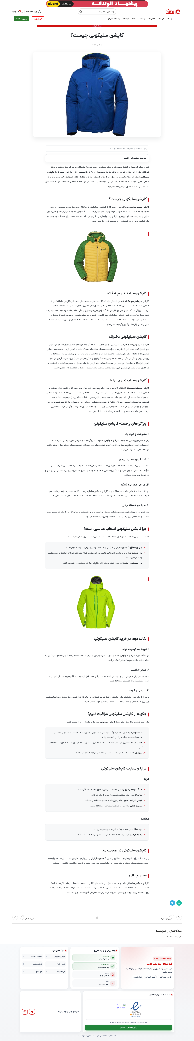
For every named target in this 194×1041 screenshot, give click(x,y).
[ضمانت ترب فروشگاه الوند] (119, 1010)
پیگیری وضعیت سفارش (128, 1027)
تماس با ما (61, 964)
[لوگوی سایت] (173, 12)
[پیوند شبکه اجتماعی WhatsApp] (179, 903)
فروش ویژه (38, 19)
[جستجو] (81, 11)
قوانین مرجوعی (59, 956)
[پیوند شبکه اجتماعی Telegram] (172, 903)
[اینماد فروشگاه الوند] (135, 1009)
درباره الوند (61, 972)
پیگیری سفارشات (21, 19)
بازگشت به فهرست (97, 917)
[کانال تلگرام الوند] (32, 1012)
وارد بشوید (161, 937)
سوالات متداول (36, 956)
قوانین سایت (37, 964)
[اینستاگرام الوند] (25, 1012)
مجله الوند (97, 26)
